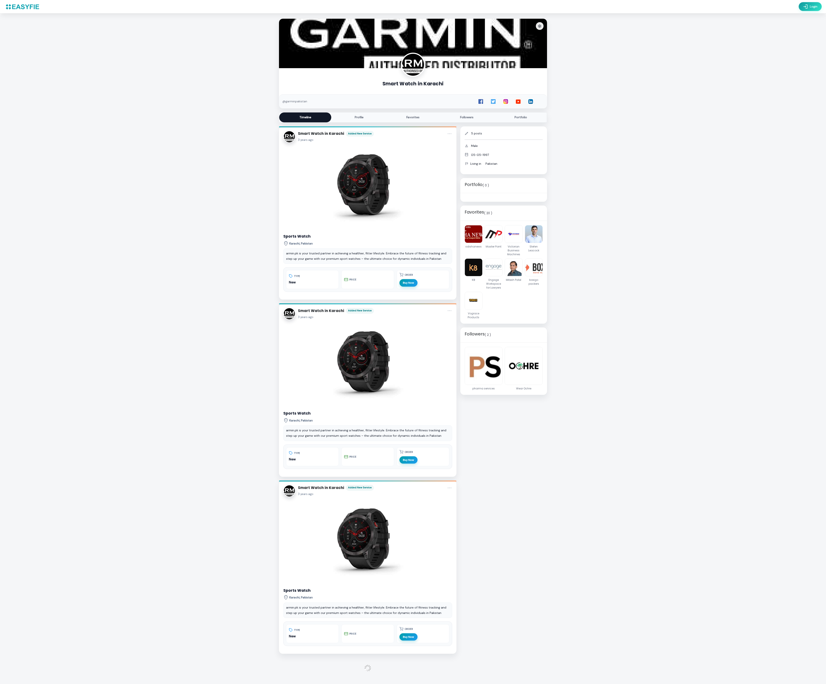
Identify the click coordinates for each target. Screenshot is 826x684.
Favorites (412, 117)
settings (540, 26)
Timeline (305, 117)
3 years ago (305, 140)
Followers (466, 117)
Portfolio (521, 117)
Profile (359, 117)
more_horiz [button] (449, 133)
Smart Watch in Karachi (321, 133)
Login (810, 7)
